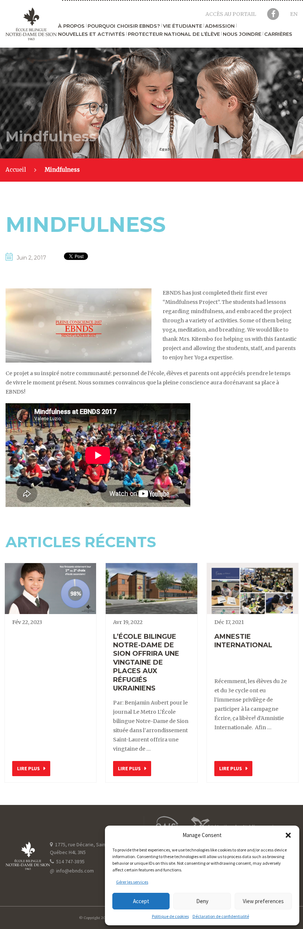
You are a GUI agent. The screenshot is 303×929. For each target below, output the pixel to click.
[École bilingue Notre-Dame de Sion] (31, 23)
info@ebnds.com (72, 870)
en (293, 14)
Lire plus (28, 768)
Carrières (278, 34)
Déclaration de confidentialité (221, 916)
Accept (141, 901)
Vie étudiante (182, 26)
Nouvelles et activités (91, 34)
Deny (202, 901)
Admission (220, 26)
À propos (71, 26)
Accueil (16, 169)
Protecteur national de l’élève (174, 34)
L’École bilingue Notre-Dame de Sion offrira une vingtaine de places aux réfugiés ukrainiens (146, 662)
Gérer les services (132, 882)
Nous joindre (242, 34)
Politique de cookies (170, 916)
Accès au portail (230, 14)
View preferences (263, 901)
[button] (288, 835)
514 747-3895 (70, 861)
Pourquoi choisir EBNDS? (124, 26)
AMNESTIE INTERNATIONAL (243, 641)
